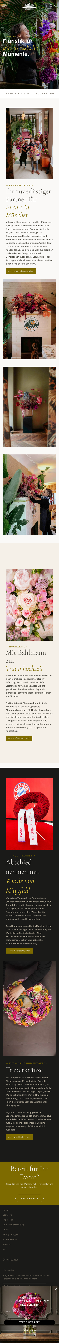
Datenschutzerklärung (13, 1225)
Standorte (7, 1215)
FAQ (5, 1249)
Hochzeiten (45, 93)
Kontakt (6, 1210)
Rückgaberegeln (10, 1235)
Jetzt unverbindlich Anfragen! (20, 271)
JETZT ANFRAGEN (29, 1198)
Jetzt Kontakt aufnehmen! (19, 951)
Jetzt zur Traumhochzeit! (19, 738)
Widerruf (7, 1244)
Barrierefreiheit (10, 1239)
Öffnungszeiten (10, 1259)
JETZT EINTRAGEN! (29, 1322)
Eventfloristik (18, 93)
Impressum (8, 1220)
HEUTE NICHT (29, 1330)
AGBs (6, 1230)
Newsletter (8, 1270)
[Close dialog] (56, 1289)
